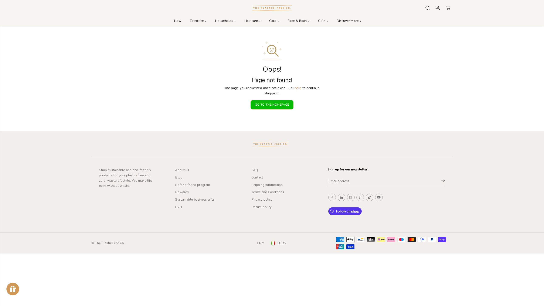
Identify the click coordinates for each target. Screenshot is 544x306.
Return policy (261, 207)
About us (182, 170)
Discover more (348, 21)
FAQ (254, 170)
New (177, 21)
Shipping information (267, 185)
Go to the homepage (272, 105)
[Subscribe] (443, 181)
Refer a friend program (192, 185)
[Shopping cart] (448, 8)
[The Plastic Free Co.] (272, 7)
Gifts (322, 21)
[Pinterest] (360, 197)
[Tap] (369, 197)
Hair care (251, 21)
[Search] (427, 8)
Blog (179, 177)
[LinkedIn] (341, 197)
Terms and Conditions (267, 192)
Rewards (182, 192)
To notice (197, 21)
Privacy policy (261, 199)
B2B (178, 207)
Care (273, 21)
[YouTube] (379, 197)
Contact (257, 177)
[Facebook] (332, 197)
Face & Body (298, 21)
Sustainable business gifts (195, 199)
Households (224, 21)
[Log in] (437, 8)
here (298, 88)
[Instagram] (351, 197)
